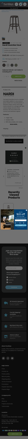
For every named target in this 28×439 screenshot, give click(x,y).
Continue (20, 225)
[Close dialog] (26, 210)
